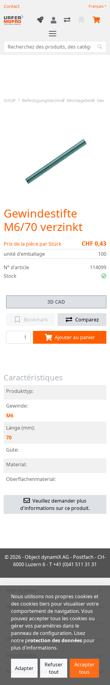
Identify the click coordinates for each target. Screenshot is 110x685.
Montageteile (80, 100)
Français (96, 6)
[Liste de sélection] (82, 20)
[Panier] (97, 20)
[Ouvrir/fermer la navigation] (55, 33)
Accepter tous (84, 668)
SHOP (10, 100)
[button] (103, 276)
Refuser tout (54, 668)
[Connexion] (53, 20)
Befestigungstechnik (43, 100)
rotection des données (55, 640)
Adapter (24, 668)
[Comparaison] (67, 20)
